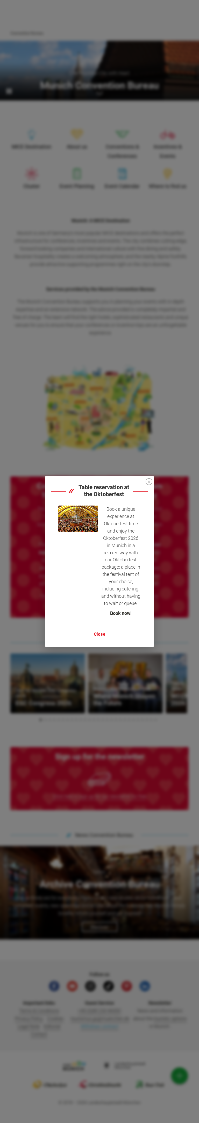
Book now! (121, 613)
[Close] (149, 481)
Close (99, 634)
